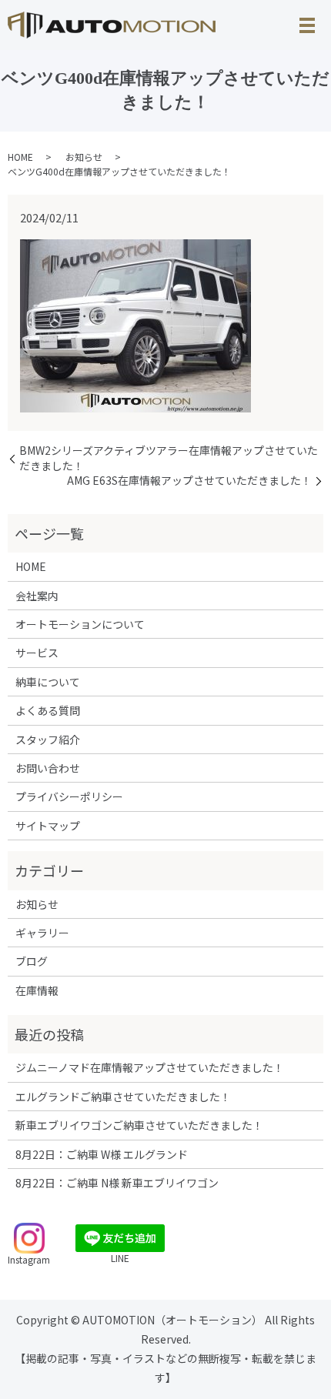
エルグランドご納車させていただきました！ (123, 1096)
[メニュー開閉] (307, 25)
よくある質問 (47, 710)
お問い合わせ (47, 768)
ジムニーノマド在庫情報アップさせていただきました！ (149, 1067)
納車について (47, 681)
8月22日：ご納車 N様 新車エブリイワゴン (117, 1182)
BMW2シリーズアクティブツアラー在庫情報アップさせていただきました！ (168, 458)
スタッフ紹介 (47, 739)
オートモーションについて (80, 624)
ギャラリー (42, 932)
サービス (37, 652)
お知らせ (83, 156)
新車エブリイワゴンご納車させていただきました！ (139, 1125)
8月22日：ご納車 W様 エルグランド (101, 1154)
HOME (20, 156)
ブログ (31, 961)
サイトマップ (47, 825)
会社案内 (37, 595)
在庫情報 (37, 990)
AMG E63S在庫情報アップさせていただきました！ (189, 480)
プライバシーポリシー (69, 796)
